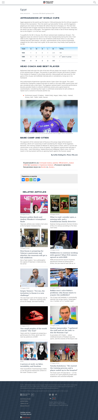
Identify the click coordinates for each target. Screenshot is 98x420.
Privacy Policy (24, 406)
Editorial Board (25, 399)
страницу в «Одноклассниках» (42, 165)
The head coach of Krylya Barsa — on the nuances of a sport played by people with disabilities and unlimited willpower (64, 371)
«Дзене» (51, 167)
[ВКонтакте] (23, 179)
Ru (50, 398)
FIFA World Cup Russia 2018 (46, 13)
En (54, 398)
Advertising (24, 401)
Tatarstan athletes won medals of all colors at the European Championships (34, 221)
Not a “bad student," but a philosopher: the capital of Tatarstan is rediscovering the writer (33, 257)
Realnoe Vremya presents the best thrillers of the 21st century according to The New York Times (64, 222)
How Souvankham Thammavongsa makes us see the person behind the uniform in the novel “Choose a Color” (33, 368)
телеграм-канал (45, 163)
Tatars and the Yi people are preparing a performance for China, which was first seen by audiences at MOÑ (33, 332)
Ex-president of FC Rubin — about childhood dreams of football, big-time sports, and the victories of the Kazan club (63, 333)
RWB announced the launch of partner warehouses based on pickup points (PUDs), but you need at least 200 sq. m (64, 258)
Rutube (43, 167)
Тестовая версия (25, 414)
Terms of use (24, 403)
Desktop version (25, 412)
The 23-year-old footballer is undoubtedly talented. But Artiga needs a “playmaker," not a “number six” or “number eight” (63, 295)
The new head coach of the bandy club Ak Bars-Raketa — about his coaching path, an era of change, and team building (33, 296)
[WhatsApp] (30, 179)
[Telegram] (34, 179)
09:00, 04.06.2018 (25, 13)
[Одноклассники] (27, 179)
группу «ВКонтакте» (60, 163)
